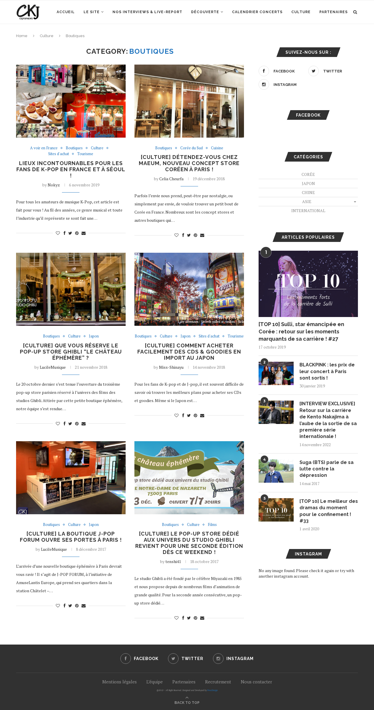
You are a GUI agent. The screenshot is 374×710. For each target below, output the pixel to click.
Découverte (205, 12)
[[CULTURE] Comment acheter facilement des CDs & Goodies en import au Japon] (189, 289)
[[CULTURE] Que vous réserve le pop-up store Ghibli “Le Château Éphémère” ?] (71, 289)
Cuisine (217, 148)
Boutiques (74, 148)
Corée (308, 174)
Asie (306, 201)
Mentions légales (119, 682)
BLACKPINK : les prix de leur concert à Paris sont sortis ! (327, 371)
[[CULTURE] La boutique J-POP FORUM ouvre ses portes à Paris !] (71, 477)
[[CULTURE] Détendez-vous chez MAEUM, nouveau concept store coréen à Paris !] (189, 101)
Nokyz (54, 185)
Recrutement (218, 682)
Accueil (66, 12)
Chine (308, 192)
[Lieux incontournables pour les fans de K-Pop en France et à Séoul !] (71, 101)
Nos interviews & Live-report (147, 12)
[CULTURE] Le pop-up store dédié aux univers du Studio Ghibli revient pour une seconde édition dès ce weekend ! (189, 543)
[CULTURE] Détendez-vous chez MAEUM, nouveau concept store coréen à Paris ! (189, 163)
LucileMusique (53, 367)
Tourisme (85, 154)
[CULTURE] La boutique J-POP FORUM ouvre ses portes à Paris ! (71, 537)
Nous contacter (256, 682)
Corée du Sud (191, 148)
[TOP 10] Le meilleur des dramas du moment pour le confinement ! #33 (328, 511)
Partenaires (333, 12)
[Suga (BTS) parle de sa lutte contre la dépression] (276, 471)
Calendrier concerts (257, 12)
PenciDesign (212, 690)
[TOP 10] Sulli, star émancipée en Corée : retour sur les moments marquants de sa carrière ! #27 (301, 331)
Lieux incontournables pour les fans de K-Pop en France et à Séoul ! (70, 169)
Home (21, 36)
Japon (94, 336)
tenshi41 (173, 561)
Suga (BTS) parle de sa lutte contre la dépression (326, 469)
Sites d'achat (58, 154)
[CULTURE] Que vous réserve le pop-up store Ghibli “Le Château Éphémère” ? (71, 351)
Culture (301, 12)
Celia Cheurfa (171, 178)
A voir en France (44, 148)
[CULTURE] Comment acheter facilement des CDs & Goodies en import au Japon (189, 351)
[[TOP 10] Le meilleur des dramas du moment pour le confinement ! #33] (276, 510)
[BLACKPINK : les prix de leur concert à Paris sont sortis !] (276, 373)
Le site (92, 12)
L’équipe (154, 682)
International (308, 210)
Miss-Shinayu (171, 367)
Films (212, 524)
